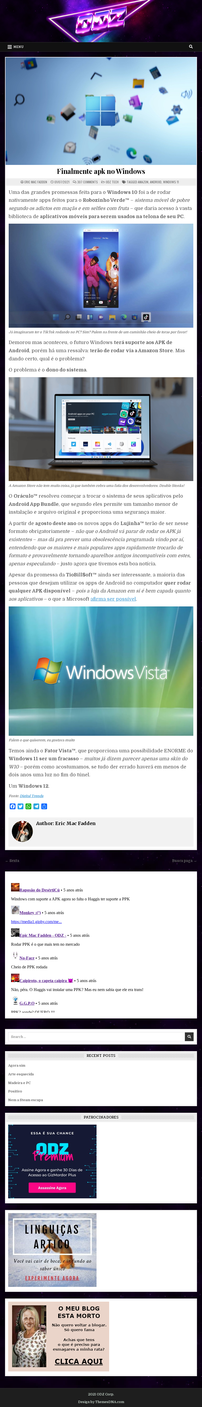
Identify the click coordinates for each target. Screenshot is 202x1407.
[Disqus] (101, 947)
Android (155, 182)
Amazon (143, 182)
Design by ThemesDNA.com (101, 1402)
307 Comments (87, 182)
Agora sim (16, 1065)
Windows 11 (171, 182)
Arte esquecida (21, 1074)
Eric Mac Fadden (35, 182)
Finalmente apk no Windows (101, 171)
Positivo (15, 1091)
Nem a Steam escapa (25, 1100)
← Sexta (12, 861)
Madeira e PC (19, 1083)
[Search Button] (191, 46)
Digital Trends (31, 796)
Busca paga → (184, 861)
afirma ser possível (113, 599)
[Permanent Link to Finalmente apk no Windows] (101, 111)
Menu (18, 47)
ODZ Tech (112, 182)
